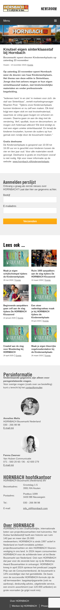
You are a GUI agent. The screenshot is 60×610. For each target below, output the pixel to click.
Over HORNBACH (19, 601)
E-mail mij (8, 428)
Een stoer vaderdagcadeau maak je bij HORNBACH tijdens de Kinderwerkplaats (42, 311)
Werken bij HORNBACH (24, 606)
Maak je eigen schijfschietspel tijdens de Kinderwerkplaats (15, 273)
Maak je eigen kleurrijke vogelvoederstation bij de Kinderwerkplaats (43, 349)
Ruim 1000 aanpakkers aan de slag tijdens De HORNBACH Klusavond (43, 273)
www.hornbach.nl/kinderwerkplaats (31, 161)
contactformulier (34, 387)
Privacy (45, 606)
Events (30, 65)
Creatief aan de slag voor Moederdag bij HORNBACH (13, 349)
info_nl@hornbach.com (35, 508)
